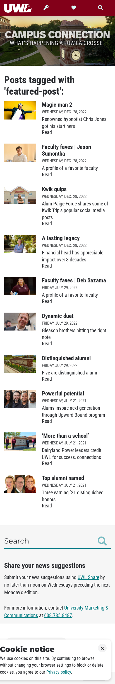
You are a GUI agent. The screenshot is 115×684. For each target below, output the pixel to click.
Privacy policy (58, 672)
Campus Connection (57, 34)
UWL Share (88, 577)
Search (16, 541)
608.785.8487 (58, 615)
